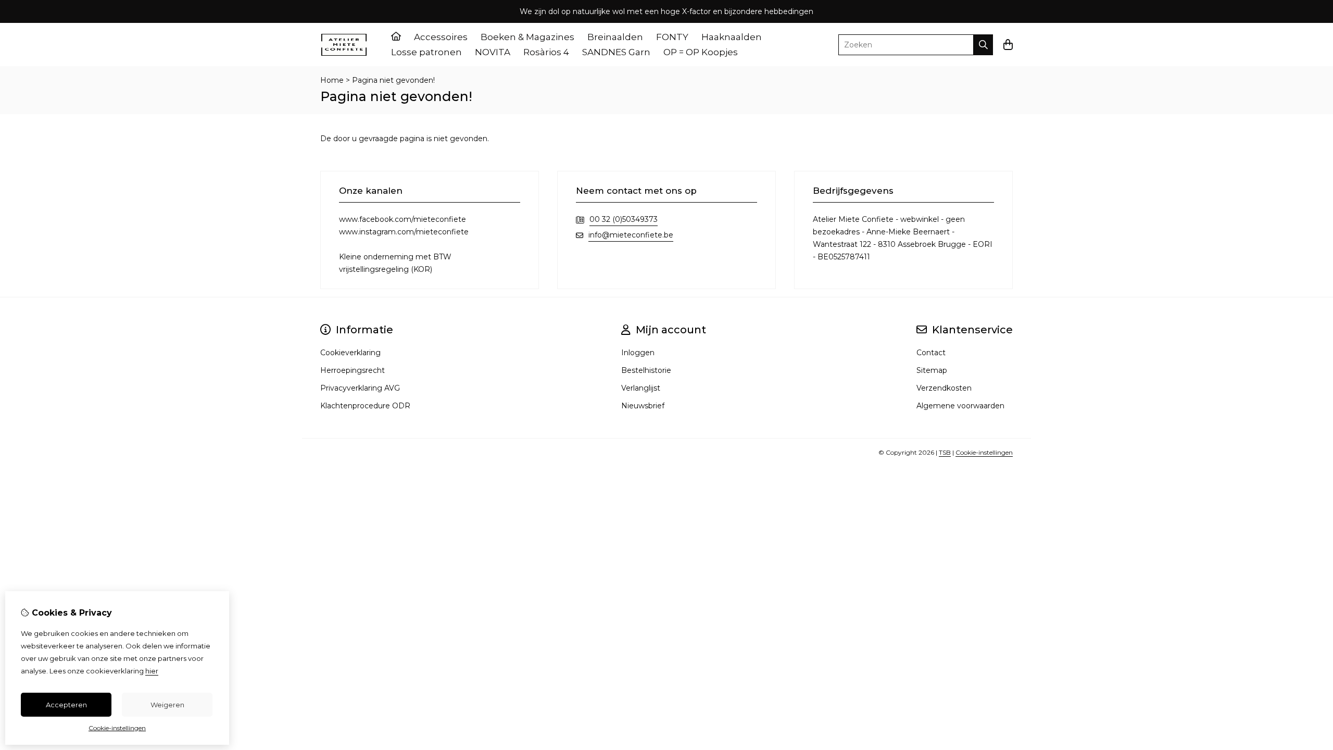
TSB (945, 452)
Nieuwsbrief (642, 405)
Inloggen (638, 352)
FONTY (672, 37)
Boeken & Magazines (527, 37)
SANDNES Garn (616, 52)
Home (332, 80)
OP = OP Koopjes (700, 52)
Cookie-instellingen (984, 452)
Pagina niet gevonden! (393, 80)
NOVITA (492, 52)
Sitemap (931, 370)
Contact (931, 352)
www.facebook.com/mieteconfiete (402, 219)
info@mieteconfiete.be (630, 235)
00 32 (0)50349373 (623, 219)
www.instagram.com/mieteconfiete (404, 231)
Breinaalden (615, 37)
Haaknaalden (731, 37)
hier (151, 671)
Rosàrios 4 (546, 52)
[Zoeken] (983, 44)
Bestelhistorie (646, 370)
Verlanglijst (640, 388)
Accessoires (441, 37)
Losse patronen (426, 52)
